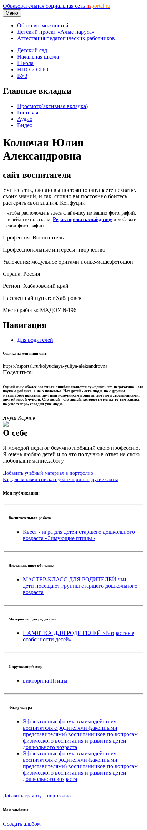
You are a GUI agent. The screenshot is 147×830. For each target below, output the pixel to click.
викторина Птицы (45, 681)
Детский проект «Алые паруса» (56, 32)
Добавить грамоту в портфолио (37, 795)
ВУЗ (22, 76)
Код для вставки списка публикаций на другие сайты (60, 479)
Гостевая (27, 112)
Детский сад (32, 50)
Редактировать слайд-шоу (82, 219)
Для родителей (35, 340)
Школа (25, 63)
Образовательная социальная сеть (56, 6)
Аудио (24, 119)
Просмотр (52, 106)
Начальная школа (38, 57)
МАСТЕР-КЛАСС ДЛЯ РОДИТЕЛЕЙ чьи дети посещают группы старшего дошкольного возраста (80, 585)
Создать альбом (22, 824)
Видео (24, 125)
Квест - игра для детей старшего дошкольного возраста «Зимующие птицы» (79, 535)
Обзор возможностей (43, 25)
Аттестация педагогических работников (66, 38)
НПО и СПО (33, 69)
